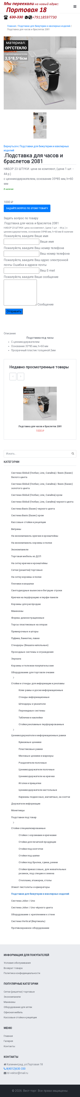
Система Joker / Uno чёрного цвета (32, 907)
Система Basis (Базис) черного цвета (33, 508)
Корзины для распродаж (26, 604)
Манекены (17, 611)
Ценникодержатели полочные (37, 769)
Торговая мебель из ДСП (26, 556)
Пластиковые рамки (31, 749)
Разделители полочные (33, 762)
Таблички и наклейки (31, 717)
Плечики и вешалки (22, 583)
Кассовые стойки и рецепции (28, 522)
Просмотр (41, 395)
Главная (8, 1036)
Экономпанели (19, 549)
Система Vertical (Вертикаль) (28, 921)
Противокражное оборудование (30, 928)
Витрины (16, 529)
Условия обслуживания (17, 962)
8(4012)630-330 (15, 1068)
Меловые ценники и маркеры (36, 755)
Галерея (8, 1041)
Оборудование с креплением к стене (33, 914)
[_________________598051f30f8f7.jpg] (40, 72)
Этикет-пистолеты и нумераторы (30, 887)
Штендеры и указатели (32, 703)
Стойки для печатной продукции (37, 841)
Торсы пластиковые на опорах (29, 624)
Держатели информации (25, 803)
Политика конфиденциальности (22, 973)
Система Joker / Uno (23, 900)
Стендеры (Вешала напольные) (29, 645)
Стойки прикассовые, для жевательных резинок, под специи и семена (42, 871)
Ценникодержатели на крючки (37, 776)
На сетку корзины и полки (26, 577)
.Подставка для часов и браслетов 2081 (40, 426)
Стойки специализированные (28, 828)
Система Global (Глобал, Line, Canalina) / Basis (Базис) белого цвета (42, 474)
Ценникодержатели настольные (38, 790)
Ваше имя (47, 241)
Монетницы (18, 810)
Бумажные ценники (30, 742)
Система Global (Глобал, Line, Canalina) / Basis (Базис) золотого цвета (42, 485)
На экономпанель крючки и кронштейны (34, 535)
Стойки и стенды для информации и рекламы (38, 683)
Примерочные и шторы (25, 631)
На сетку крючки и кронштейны (29, 563)
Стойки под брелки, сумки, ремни (38, 862)
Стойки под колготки (31, 848)
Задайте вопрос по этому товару (27, 208)
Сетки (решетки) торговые (27, 570)
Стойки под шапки (29, 855)
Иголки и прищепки (30, 783)
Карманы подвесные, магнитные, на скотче (44, 796)
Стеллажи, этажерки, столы (35, 880)
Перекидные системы (32, 710)
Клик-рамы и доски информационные (41, 690)
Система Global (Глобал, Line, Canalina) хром (36, 495)
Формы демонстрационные (27, 617)
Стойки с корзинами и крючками (37, 835)
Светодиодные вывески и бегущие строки (36, 590)
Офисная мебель (13, 1012)
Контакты (9, 1046)
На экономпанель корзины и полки (31, 542)
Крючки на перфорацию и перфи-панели (34, 597)
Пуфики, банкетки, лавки (25, 638)
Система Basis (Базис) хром (27, 515)
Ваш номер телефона (55, 253)
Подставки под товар (23, 817)
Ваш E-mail (47, 270)
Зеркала (16, 658)
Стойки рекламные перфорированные (41, 724)
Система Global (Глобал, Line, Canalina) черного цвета (42, 501)
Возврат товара (13, 968)
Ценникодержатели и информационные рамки (38, 735)
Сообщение (46, 304)
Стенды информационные (34, 697)
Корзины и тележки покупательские (32, 665)
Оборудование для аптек (18, 1007)
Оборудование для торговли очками (32, 672)
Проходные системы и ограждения (32, 652)
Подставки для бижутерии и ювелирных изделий (40, 893)
